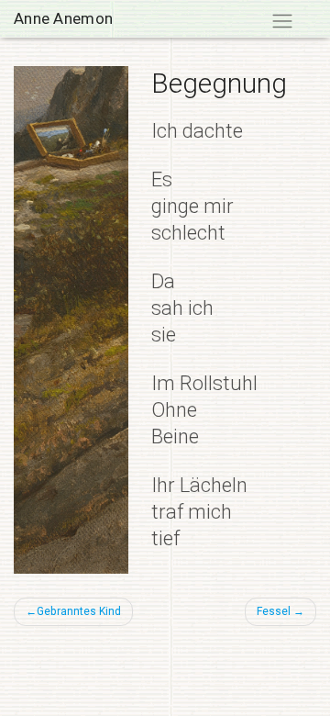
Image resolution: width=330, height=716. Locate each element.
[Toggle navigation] (282, 21)
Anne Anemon (63, 18)
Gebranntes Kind (79, 611)
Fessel (274, 611)
